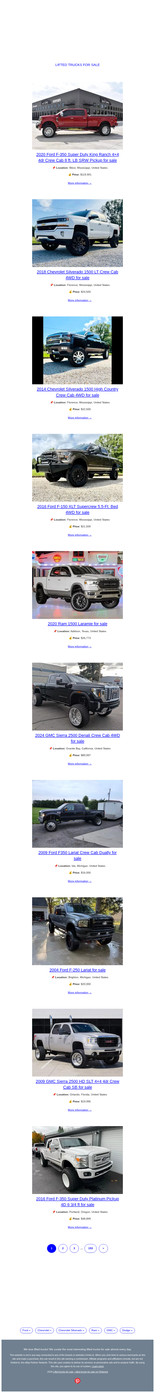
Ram (94, 1330)
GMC (110, 1330)
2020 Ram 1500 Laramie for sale (77, 623)
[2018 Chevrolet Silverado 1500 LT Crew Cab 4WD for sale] (77, 266)
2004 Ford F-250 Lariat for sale (78, 970)
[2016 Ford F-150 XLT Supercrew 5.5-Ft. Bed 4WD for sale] (77, 500)
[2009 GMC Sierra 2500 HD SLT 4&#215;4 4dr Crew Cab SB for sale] (77, 1075)
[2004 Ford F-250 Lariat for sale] (77, 964)
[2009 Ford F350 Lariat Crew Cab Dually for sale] (77, 846)
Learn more (98, 1366)
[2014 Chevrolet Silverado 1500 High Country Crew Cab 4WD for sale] (77, 383)
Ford (25, 1330)
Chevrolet (43, 1330)
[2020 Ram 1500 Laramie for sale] (77, 618)
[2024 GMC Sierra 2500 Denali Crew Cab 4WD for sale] (77, 729)
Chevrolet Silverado (70, 1330)
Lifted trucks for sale (77, 65)
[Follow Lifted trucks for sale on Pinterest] (77, 1382)
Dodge (126, 1330)
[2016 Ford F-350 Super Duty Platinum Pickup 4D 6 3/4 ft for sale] (77, 1193)
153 (90, 1248)
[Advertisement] (77, 28)
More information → (80, 183)
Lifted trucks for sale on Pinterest (91, 1372)
